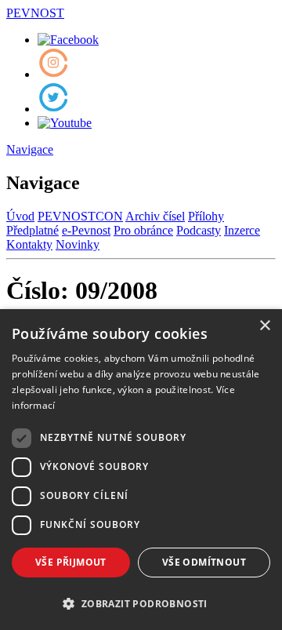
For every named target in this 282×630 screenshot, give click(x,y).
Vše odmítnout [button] (204, 562)
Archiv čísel (155, 216)
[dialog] (141, 469)
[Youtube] (65, 122)
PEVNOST (35, 13)
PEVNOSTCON (80, 216)
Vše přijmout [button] (71, 562)
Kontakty (29, 244)
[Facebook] (68, 39)
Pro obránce (143, 230)
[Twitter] (53, 108)
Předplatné (32, 230)
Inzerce (242, 230)
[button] (141, 603)
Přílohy (206, 216)
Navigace (29, 149)
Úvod (20, 216)
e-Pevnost (86, 230)
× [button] (264, 326)
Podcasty (198, 230)
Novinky (77, 244)
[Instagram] (53, 74)
